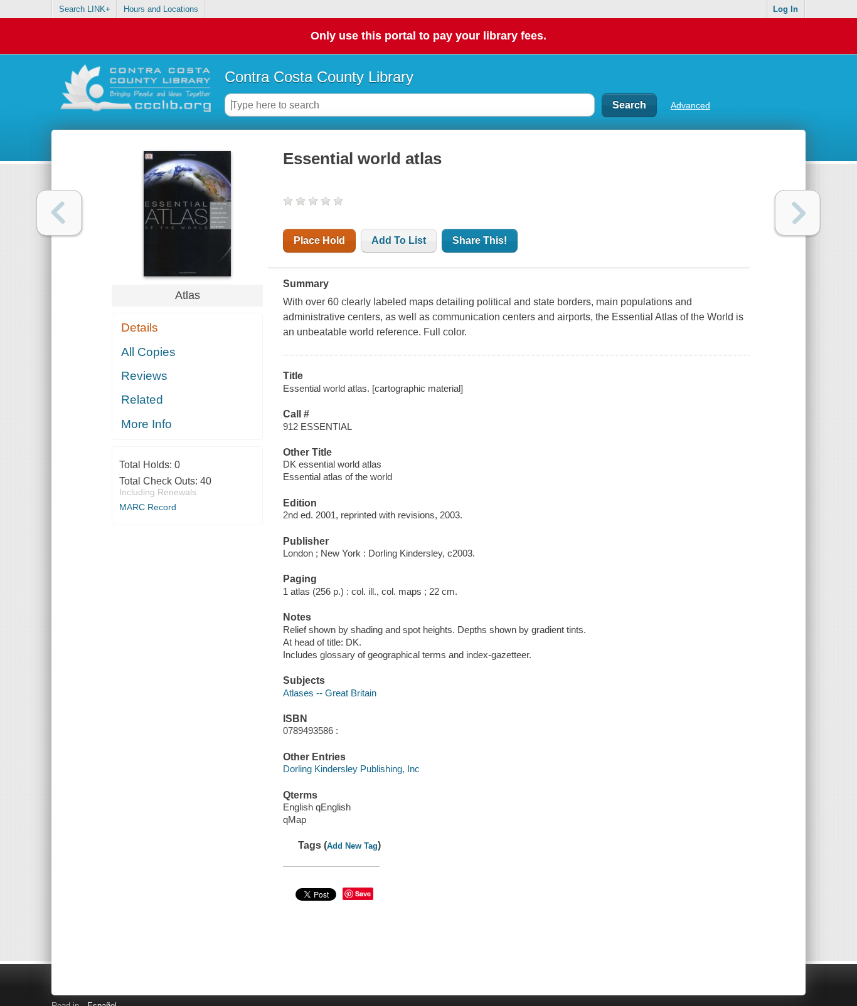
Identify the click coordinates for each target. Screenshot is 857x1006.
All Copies (148, 352)
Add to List (398, 240)
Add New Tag (352, 846)
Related (142, 399)
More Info (146, 424)
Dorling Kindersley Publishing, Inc (351, 768)
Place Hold (319, 240)
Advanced (690, 105)
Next (798, 213)
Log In (785, 9)
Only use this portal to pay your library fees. (428, 35)
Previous (59, 213)
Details (139, 327)
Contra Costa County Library (319, 76)
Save (363, 893)
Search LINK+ (84, 9)
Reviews (144, 375)
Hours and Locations (161, 9)
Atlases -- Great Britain (329, 693)
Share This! (479, 240)
